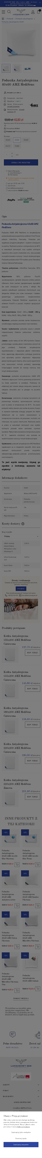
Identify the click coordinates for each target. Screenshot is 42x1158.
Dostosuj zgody (20, 1138)
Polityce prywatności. (23, 1127)
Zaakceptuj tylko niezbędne (21, 1132)
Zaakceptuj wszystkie (21, 1145)
